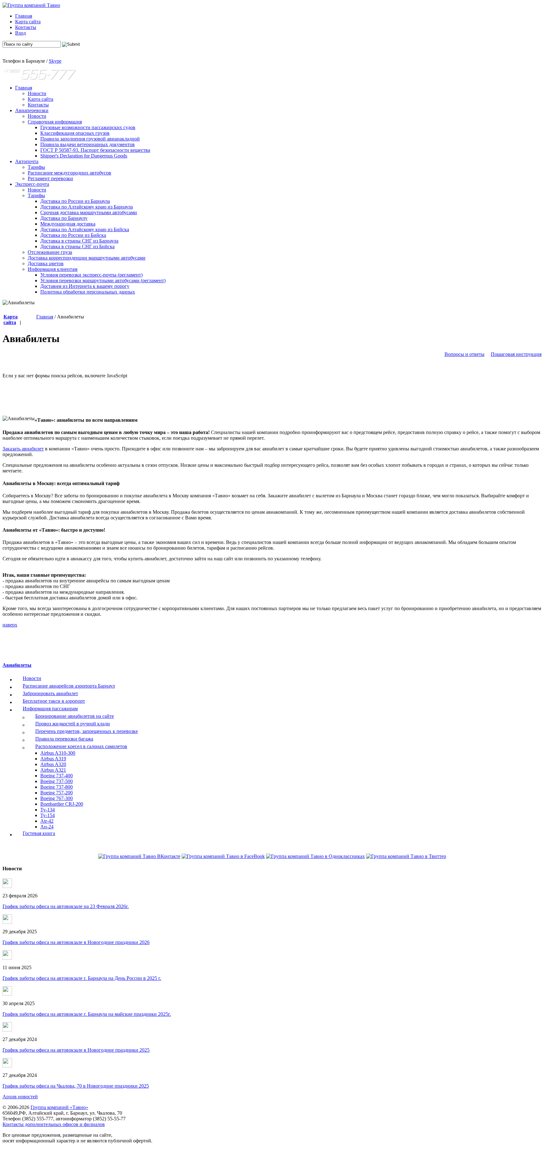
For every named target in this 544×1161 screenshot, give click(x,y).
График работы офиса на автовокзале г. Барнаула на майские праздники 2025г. (87, 1014)
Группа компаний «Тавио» (59, 1107)
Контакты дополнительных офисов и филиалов (54, 1124)
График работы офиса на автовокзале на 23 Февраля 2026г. (66, 906)
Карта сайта (10, 319)
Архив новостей (20, 1096)
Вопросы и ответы (464, 354)
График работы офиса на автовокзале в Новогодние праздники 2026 (76, 942)
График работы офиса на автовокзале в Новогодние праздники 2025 (76, 1050)
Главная (44, 316)
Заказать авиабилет (23, 448)
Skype (55, 61)
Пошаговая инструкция (516, 354)
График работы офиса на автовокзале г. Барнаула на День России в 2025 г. (82, 978)
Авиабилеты (17, 665)
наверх (10, 624)
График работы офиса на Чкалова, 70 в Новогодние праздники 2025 (76, 1086)
